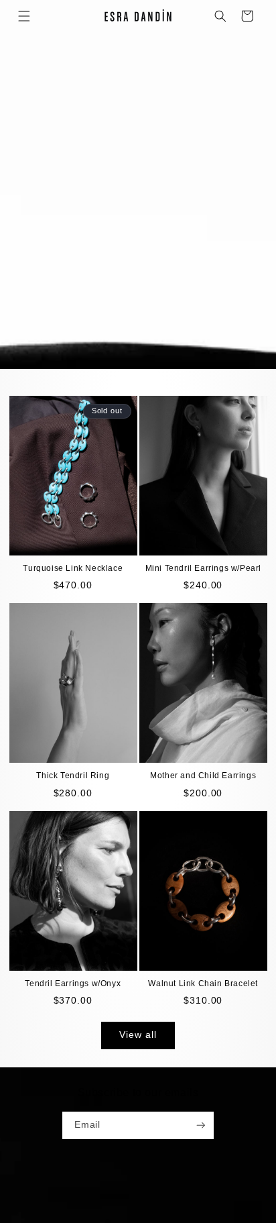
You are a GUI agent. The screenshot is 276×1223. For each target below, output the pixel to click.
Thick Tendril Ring (72, 775)
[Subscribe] (201, 1125)
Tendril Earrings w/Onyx (73, 983)
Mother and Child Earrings (203, 775)
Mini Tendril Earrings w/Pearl (203, 568)
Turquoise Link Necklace (73, 568)
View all (137, 1035)
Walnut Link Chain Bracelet (203, 983)
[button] (24, 16)
